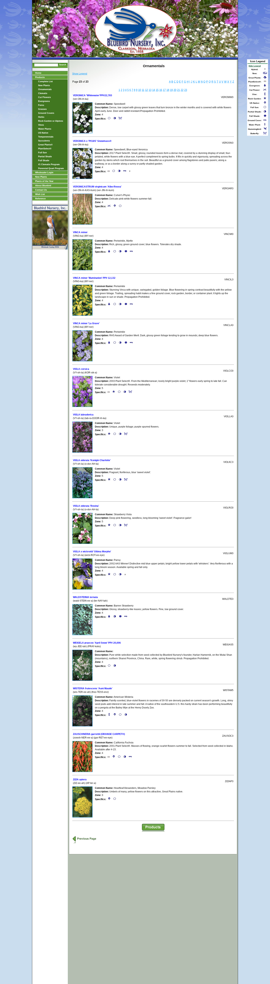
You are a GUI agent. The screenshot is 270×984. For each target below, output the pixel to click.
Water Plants (44, 129)
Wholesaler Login (44, 172)
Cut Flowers (44, 97)
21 (178, 90)
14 (153, 90)
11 (143, 90)
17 (164, 90)
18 (167, 90)
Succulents (44, 140)
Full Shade (43, 160)
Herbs (41, 117)
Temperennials (45, 137)
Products (40, 77)
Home (38, 73)
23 (185, 90)
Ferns (41, 105)
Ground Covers (46, 113)
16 (160, 90)
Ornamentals (45, 89)
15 (157, 90)
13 (150, 90)
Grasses (42, 109)
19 (171, 90)
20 (175, 90)
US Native (43, 133)
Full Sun (42, 152)
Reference (40, 198)
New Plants (44, 85)
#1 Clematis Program (49, 164)
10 (139, 90)
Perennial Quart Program (51, 168)
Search (62, 64)
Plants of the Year (44, 181)
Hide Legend (255, 66)
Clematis (42, 93)
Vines (41, 125)
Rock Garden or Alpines (50, 121)
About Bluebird (43, 185)
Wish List (40, 194)
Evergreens (44, 101)
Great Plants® (45, 144)
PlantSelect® (44, 148)
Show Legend (79, 73)
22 (182, 90)
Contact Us (41, 190)
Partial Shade (45, 156)
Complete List (45, 81)
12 (146, 90)
